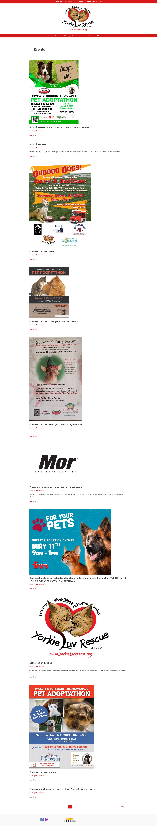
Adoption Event (38, 144)
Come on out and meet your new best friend (53, 321)
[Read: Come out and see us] (71, 628)
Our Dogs (67, 35)
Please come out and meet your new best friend (55, 487)
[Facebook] (42, 819)
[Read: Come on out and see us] (60, 206)
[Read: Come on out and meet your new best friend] (49, 292)
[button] (72, 35)
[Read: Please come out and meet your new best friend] (55, 464)
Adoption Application (63, 1)
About (57, 35)
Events (79, 35)
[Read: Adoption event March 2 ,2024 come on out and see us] (53, 92)
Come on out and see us (42, 251)
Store (88, 35)
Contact (99, 35)
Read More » (33, 135)
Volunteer (79, 1)
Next (123, 807)
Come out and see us (40, 663)
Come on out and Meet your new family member (56, 424)
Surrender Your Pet (94, 1)
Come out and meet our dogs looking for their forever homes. (63, 789)
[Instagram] (47, 819)
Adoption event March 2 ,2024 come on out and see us (59, 127)
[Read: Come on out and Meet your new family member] (55, 379)
